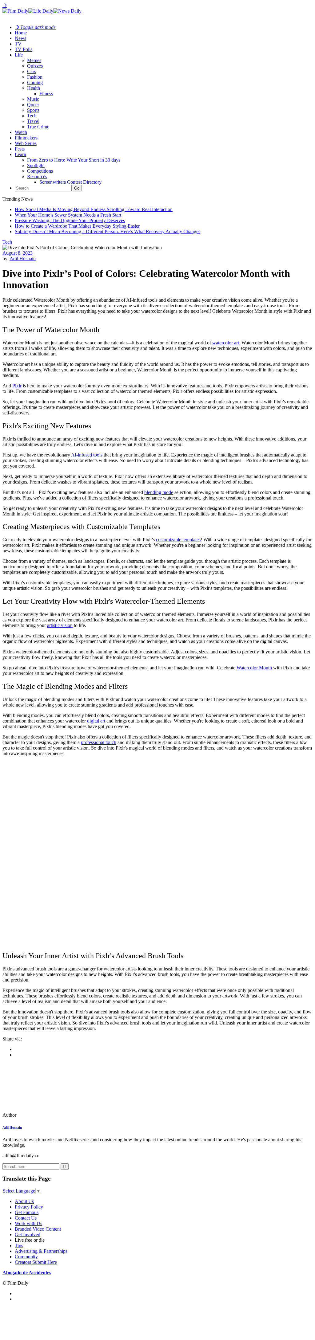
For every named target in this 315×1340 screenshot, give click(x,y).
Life (19, 54)
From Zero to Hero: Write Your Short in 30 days (73, 160)
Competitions (40, 171)
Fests (20, 148)
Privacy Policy (29, 1206)
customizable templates (178, 539)
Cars (31, 71)
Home (21, 32)
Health (33, 88)
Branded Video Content (38, 1229)
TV (18, 43)
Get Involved (27, 1234)
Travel (33, 121)
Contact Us (26, 1217)
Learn (20, 154)
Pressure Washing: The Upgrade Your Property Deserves (70, 220)
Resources (37, 176)
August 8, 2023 (17, 253)
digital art (96, 720)
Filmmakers (26, 137)
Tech (32, 115)
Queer (33, 104)
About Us (24, 1201)
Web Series (26, 143)
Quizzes (35, 66)
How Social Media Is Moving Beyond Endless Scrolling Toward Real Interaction (94, 209)
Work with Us (28, 1223)
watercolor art (225, 342)
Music (33, 99)
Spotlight (36, 165)
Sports (33, 110)
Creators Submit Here (36, 1262)
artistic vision (60, 625)
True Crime (38, 126)
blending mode (158, 492)
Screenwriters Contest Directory (70, 182)
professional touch (98, 742)
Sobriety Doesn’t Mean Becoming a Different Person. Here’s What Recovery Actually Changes (107, 231)
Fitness (46, 93)
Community (26, 1256)
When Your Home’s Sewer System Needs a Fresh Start (68, 214)
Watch (21, 132)
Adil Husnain (23, 258)
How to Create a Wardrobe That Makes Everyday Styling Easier (77, 226)
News (20, 38)
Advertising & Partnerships (41, 1251)
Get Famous (26, 1212)
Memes (34, 60)
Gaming (35, 82)
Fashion (34, 77)
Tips (19, 1245)
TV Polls (23, 49)
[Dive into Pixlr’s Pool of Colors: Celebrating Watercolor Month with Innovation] (45, 1115)
